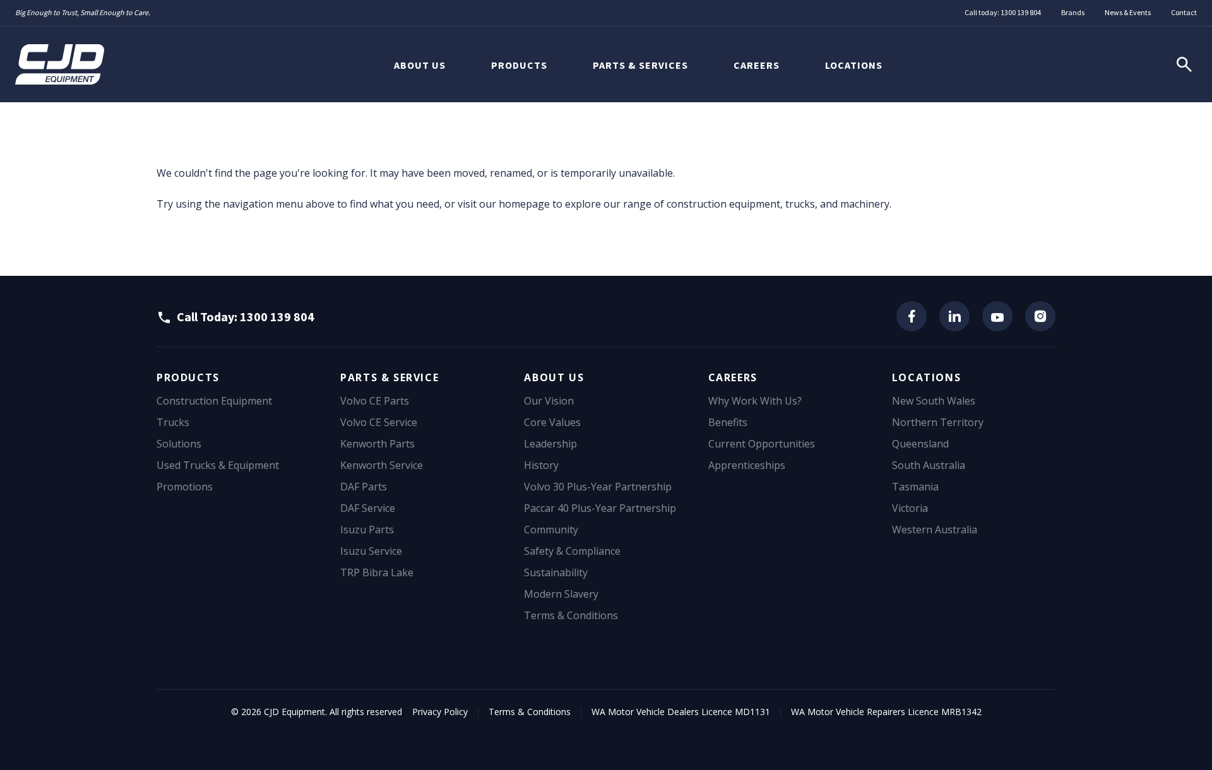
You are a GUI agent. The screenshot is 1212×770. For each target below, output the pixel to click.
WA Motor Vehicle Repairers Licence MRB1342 (886, 712)
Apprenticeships (746, 465)
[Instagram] (1040, 316)
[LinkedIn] (954, 316)
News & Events (1128, 12)
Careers (757, 65)
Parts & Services (640, 65)
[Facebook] (911, 316)
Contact (1184, 12)
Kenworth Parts (377, 444)
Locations (853, 65)
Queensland (920, 444)
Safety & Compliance (572, 551)
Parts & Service (389, 377)
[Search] (1184, 64)
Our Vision (549, 401)
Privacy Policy (440, 712)
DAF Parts (363, 487)
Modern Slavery (561, 594)
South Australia (928, 465)
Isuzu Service (371, 551)
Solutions (179, 444)
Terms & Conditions (571, 615)
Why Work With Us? (755, 401)
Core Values (552, 422)
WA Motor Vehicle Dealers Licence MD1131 (680, 712)
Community (551, 529)
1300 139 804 (1021, 12)
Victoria (910, 508)
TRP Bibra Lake (376, 572)
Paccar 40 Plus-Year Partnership (600, 508)
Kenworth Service (381, 465)
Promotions (185, 487)
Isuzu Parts (367, 529)
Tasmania (915, 487)
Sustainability (556, 572)
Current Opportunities (761, 444)
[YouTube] (997, 316)
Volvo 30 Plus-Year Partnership (598, 487)
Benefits (727, 422)
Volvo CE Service (378, 422)
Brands (1072, 12)
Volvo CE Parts (374, 401)
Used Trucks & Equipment (218, 465)
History (541, 465)
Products (519, 65)
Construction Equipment (214, 401)
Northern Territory (937, 422)
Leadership (550, 444)
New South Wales (933, 401)
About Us (420, 65)
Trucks (173, 422)
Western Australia (934, 529)
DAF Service (367, 508)
